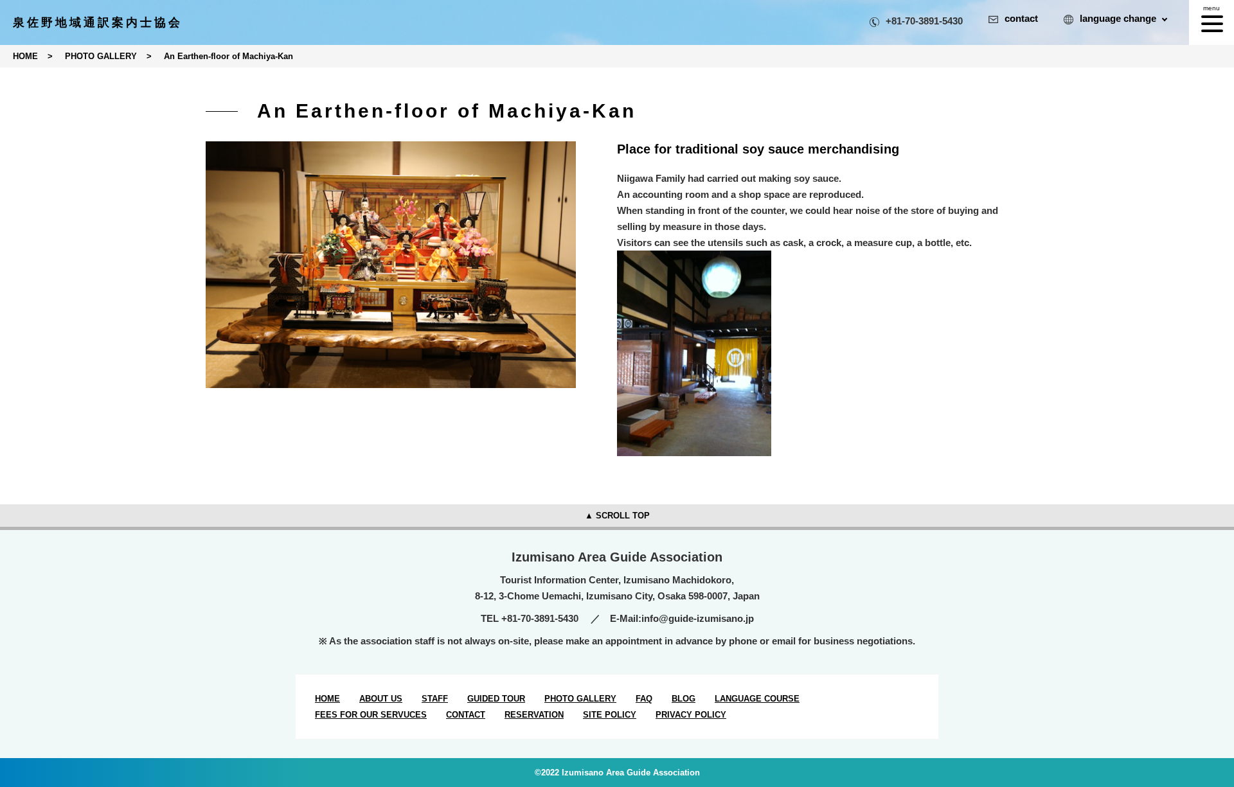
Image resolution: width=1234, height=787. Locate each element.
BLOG (683, 698)
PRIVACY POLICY (691, 715)
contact (1021, 18)
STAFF (435, 698)
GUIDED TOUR (496, 698)
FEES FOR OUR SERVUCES (371, 715)
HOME (327, 698)
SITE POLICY (609, 715)
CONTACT (465, 715)
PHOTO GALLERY (580, 698)
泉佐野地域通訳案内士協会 (98, 22)
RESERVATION (534, 715)
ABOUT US (380, 698)
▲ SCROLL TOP (617, 515)
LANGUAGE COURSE (757, 698)
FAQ (644, 698)
